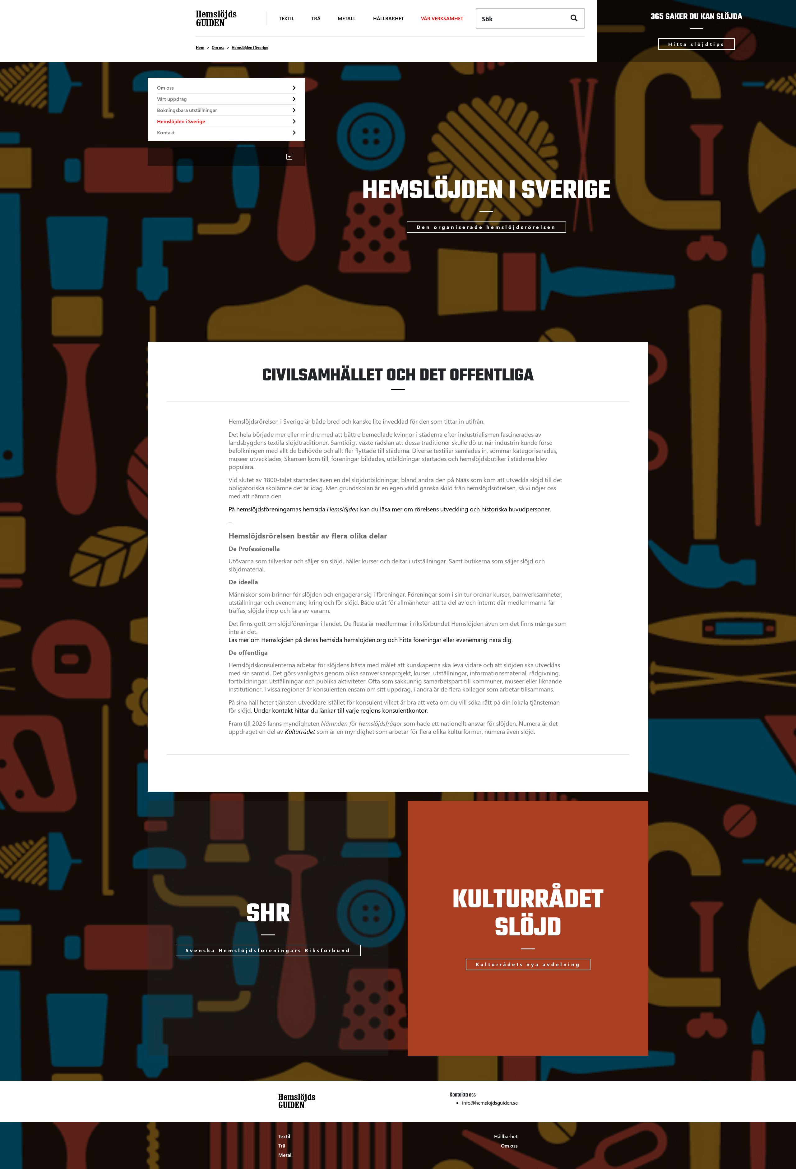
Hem (200, 47)
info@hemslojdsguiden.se (490, 1102)
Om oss (218, 47)
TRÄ (316, 18)
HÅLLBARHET (388, 18)
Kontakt (166, 132)
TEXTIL (286, 18)
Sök (487, 18)
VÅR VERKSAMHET (442, 18)
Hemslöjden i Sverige (181, 121)
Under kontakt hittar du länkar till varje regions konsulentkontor (340, 710)
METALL (347, 18)
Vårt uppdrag (172, 98)
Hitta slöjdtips (696, 44)
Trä (281, 1145)
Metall (285, 1155)
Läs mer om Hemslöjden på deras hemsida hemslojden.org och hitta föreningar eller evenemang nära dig (370, 639)
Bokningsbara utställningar (187, 110)
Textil (284, 1136)
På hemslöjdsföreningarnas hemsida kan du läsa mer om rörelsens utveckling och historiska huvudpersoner (389, 509)
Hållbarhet (506, 1136)
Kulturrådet (300, 731)
